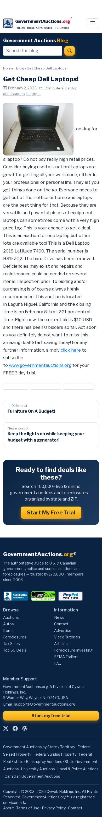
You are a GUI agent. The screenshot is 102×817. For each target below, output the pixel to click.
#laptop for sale (78, 386)
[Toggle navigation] (93, 23)
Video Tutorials (67, 637)
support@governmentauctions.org (44, 704)
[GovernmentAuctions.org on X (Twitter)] (5, 729)
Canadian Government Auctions (32, 776)
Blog (20, 68)
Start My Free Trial (51, 512)
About (8, 808)
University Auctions (38, 769)
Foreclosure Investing (73, 650)
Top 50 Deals (14, 650)
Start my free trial (51, 715)
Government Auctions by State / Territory (39, 747)
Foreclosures (14, 637)
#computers (15, 386)
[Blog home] (24, 729)
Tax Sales (11, 643)
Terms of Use (27, 808)
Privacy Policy (54, 808)
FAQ (57, 663)
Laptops (33, 94)
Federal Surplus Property (54, 754)
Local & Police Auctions (78, 769)
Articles (61, 643)
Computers (54, 88)
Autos (8, 624)
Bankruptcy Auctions (44, 761)
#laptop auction (45, 386)
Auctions (11, 617)
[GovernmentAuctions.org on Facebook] (15, 729)
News (59, 617)
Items (8, 630)
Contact (61, 624)
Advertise (62, 630)
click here (71, 350)
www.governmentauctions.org (40, 365)
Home (8, 68)
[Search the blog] (69, 51)
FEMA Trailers (66, 656)
